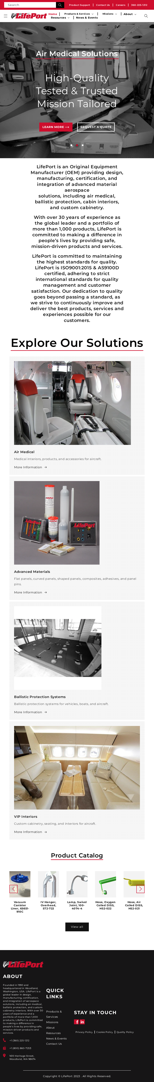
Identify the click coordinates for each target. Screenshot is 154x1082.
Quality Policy (125, 1032)
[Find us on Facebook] (76, 1023)
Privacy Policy (84, 1032)
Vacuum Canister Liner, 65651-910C (20, 907)
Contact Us (103, 5)
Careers (120, 5)
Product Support (79, 5)
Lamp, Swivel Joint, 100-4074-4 (77, 905)
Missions (52, 1022)
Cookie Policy (104, 1032)
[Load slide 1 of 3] (71, 145)
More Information (28, 467)
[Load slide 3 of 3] (82, 145)
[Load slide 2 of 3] (77, 145)
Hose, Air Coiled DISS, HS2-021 (134, 905)
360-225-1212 (139, 5)
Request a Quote (96, 132)
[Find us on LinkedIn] (82, 1023)
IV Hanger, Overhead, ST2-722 (48, 905)
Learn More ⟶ (55, 132)
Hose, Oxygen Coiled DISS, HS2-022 (105, 905)
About (50, 1027)
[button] (6, 16)
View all (77, 927)
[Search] (60, 5)
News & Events (56, 1038)
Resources (53, 1033)
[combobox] (34, 5)
